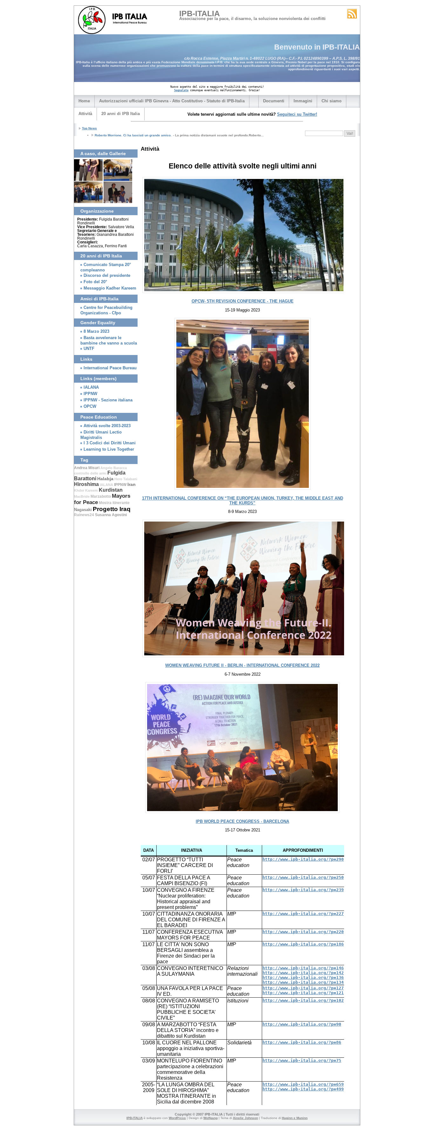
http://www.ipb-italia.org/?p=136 (303, 977)
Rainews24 (84, 515)
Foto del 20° (95, 282)
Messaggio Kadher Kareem (110, 288)
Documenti (273, 101)
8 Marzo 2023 (96, 331)
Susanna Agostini (111, 515)
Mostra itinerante (114, 503)
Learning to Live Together (109, 449)
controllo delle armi (90, 473)
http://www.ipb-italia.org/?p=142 (303, 972)
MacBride (82, 496)
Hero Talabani (125, 479)
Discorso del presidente (107, 275)
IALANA (91, 387)
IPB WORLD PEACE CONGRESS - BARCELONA (242, 821)
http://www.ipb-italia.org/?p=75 (301, 1060)
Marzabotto (101, 496)
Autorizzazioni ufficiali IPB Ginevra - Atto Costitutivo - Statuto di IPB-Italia (172, 101)
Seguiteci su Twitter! (297, 114)
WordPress (177, 1118)
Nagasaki (83, 509)
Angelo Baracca (113, 468)
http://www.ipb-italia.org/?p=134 (303, 982)
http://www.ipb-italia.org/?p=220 (303, 931)
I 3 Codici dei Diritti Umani (110, 443)
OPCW (90, 406)
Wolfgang (210, 1118)
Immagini (303, 101)
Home (84, 101)
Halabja (105, 478)
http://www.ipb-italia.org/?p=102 (303, 1000)
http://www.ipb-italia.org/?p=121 (303, 992)
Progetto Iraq (112, 509)
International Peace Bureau (110, 368)
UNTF (89, 348)
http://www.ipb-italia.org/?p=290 (303, 859)
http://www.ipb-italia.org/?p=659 (303, 1084)
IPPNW (90, 394)
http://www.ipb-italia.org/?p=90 (301, 1024)
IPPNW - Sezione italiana (108, 400)
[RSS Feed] (352, 14)
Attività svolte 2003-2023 (107, 426)
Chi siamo (332, 101)
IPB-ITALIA (199, 13)
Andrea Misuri (86, 468)
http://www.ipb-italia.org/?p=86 (301, 1042)
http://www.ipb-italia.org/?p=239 (303, 889)
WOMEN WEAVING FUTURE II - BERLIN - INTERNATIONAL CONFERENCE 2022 (242, 665)
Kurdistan (111, 490)
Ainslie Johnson (245, 1118)
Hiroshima (86, 484)
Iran (131, 484)
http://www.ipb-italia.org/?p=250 (303, 877)
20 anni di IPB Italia (120, 113)
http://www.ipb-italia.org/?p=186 (303, 944)
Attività (85, 113)
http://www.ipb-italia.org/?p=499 (303, 1089)
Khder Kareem (86, 490)
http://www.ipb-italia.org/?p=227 (303, 913)
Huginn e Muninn (295, 1118)
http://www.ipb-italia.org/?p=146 (303, 968)
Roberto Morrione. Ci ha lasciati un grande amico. (133, 135)
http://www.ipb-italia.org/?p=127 (303, 988)
